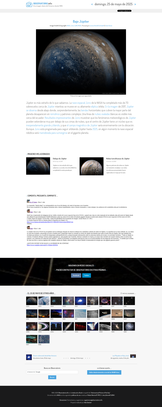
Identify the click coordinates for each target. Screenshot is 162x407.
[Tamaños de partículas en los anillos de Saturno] (44, 326)
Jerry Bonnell (106, 395)
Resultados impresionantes (58, 117)
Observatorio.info (63, 393)
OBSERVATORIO (40, 3)
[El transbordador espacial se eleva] (80, 313)
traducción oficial (77, 393)
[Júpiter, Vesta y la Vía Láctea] (129, 313)
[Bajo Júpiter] (31, 301)
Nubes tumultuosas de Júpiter (118, 158)
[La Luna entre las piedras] (56, 326)
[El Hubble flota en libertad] (105, 313)
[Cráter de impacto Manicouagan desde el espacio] (44, 301)
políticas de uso (76, 395)
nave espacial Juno (81, 102)
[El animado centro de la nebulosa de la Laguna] (68, 301)
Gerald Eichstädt (99, 26)
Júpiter (51, 106)
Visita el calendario (128, 293)
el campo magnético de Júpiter (82, 125)
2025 (95, 129)
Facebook (76, 275)
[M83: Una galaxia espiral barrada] (129, 326)
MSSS (79, 26)
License (91, 26)
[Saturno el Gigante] (92, 326)
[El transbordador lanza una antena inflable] (44, 339)
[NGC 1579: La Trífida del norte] (31, 326)
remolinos (55, 114)
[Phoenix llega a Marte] (117, 313)
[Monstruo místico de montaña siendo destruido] (92, 301)
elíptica (94, 106)
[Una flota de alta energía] (31, 339)
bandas (84, 110)
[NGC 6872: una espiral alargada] (117, 326)
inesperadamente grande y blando (43, 125)
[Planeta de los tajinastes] (105, 301)
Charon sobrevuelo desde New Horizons (45, 356)
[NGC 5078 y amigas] (129, 301)
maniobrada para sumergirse (53, 132)
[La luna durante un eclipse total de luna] (80, 301)
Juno (72, 26)
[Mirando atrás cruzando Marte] (92, 313)
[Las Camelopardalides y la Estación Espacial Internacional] (44, 313)
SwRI (76, 26)
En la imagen (111, 106)
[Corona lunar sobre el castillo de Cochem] (56, 313)
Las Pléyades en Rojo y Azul (121, 356)
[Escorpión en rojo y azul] (68, 313)
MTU (99, 395)
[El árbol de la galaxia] (31, 313)
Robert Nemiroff (92, 395)
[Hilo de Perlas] (80, 326)
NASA (68, 26)
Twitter (86, 275)
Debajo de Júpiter (60, 158)
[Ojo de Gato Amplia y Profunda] (56, 301)
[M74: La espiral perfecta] (68, 326)
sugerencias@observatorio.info (93, 400)
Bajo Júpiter (81, 21)
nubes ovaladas (102, 114)
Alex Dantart (88, 402)
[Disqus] (81, 222)
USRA (112, 395)
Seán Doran (108, 26)
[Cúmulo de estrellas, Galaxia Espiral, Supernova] (117, 301)
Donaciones (63, 400)
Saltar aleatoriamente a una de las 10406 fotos (104, 372)
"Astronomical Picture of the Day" (100, 393)
